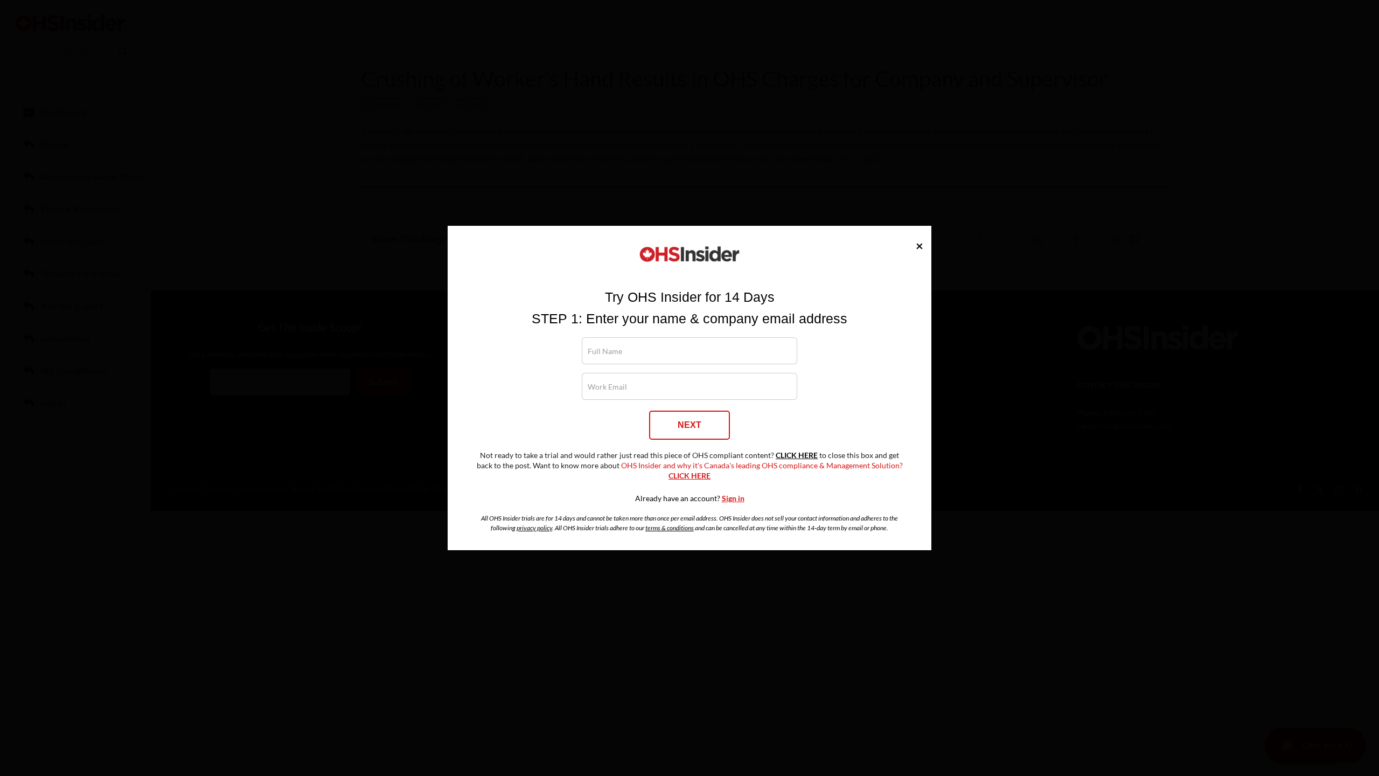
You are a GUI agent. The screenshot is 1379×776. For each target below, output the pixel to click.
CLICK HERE (797, 455)
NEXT (689, 424)
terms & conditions (669, 528)
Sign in (733, 498)
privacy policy (534, 528)
